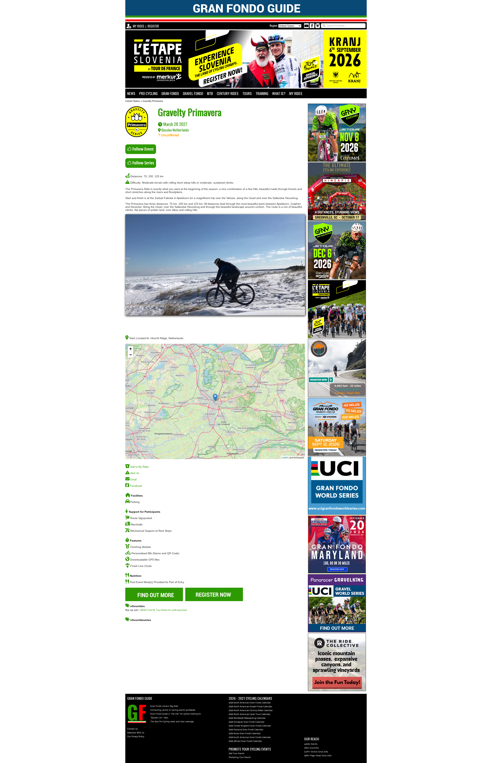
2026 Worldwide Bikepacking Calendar (247, 718)
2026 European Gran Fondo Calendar (246, 722)
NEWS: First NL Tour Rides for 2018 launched (163, 610)
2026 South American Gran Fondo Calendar (250, 737)
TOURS (247, 93)
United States (132, 101)
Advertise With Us (135, 733)
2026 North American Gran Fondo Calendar (250, 703)
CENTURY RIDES (228, 93)
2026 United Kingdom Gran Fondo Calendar (250, 726)
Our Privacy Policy (135, 736)
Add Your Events (236, 753)
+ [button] (130, 348)
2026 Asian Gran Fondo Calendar (245, 733)
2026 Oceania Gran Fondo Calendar (246, 729)
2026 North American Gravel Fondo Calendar (250, 706)
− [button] (130, 354)
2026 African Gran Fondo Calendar (245, 741)
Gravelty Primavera (153, 101)
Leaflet (285, 457)
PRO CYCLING (148, 93)
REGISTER (153, 26)
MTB (210, 93)
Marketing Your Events (240, 757)
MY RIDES (138, 26)
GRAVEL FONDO (193, 93)
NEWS (131, 93)
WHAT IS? (278, 93)
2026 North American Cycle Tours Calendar (249, 714)
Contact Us (132, 729)
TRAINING (262, 93)
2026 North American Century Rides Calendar (251, 710)
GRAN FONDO (170, 93)
